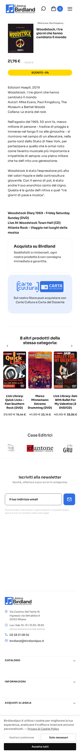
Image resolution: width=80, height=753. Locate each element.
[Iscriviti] (69, 499)
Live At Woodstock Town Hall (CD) (34, 223)
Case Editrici (40, 435)
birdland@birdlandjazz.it (27, 641)
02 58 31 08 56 (19, 635)
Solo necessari (58, 737)
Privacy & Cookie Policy (43, 729)
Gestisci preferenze (21, 737)
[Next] (72, 345)
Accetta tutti (40, 746)
